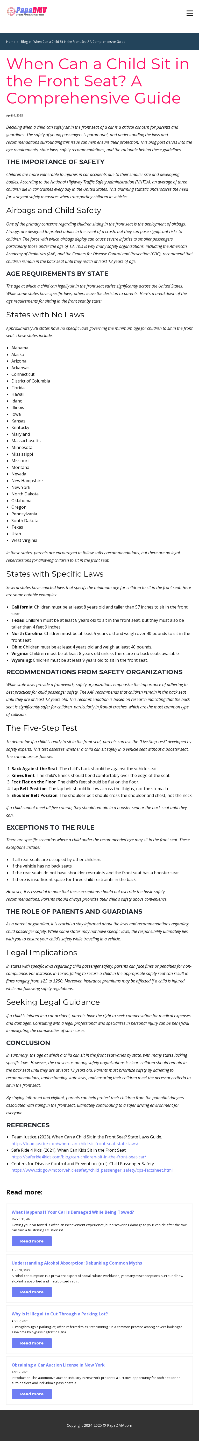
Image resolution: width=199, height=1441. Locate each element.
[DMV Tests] (27, 11)
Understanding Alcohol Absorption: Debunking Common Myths (77, 1263)
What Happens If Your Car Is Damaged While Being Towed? (73, 1212)
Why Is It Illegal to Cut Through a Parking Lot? (60, 1314)
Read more (32, 1241)
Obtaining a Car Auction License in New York (58, 1365)
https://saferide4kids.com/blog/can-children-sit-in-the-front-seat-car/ (78, 1157)
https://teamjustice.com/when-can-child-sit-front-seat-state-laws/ (74, 1143)
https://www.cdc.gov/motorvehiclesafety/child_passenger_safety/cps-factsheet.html (92, 1170)
